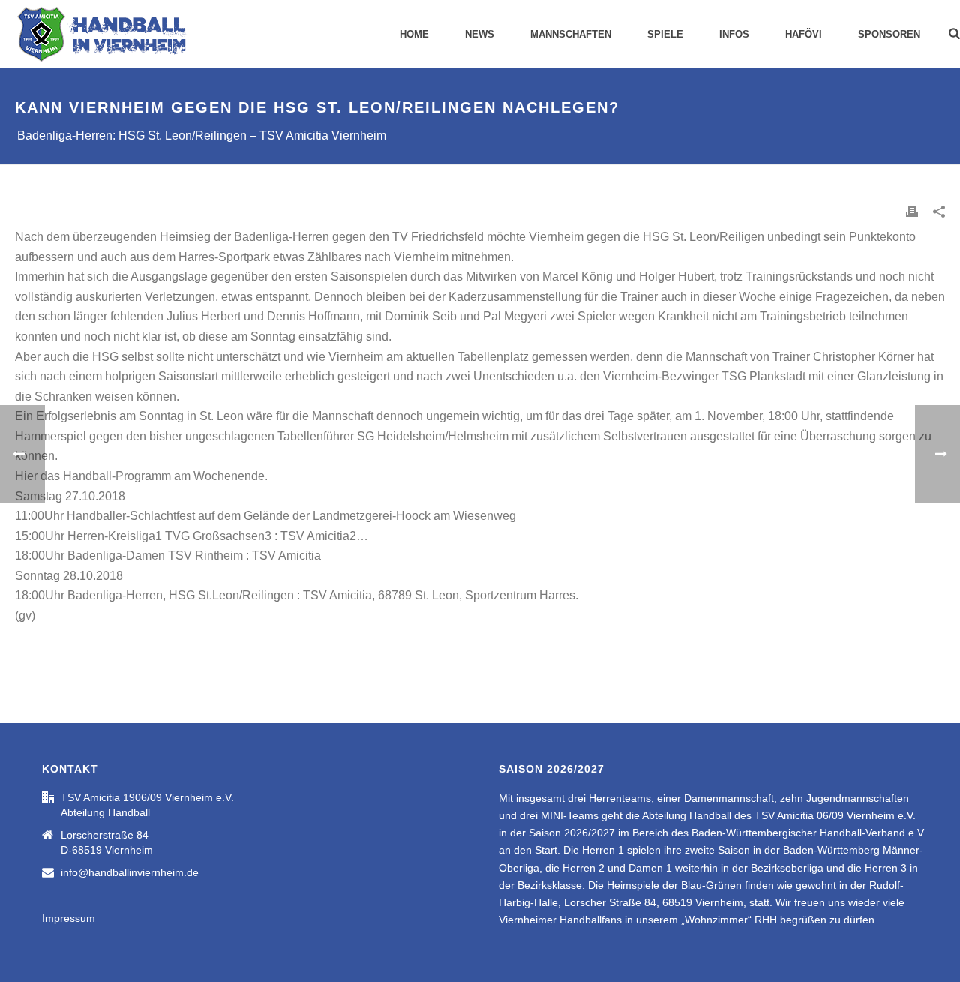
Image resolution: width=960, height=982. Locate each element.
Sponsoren (889, 34)
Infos (734, 34)
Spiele (665, 34)
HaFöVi (803, 34)
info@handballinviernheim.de (130, 872)
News (479, 34)
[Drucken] (912, 211)
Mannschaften (570, 34)
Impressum (68, 918)
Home (414, 34)
